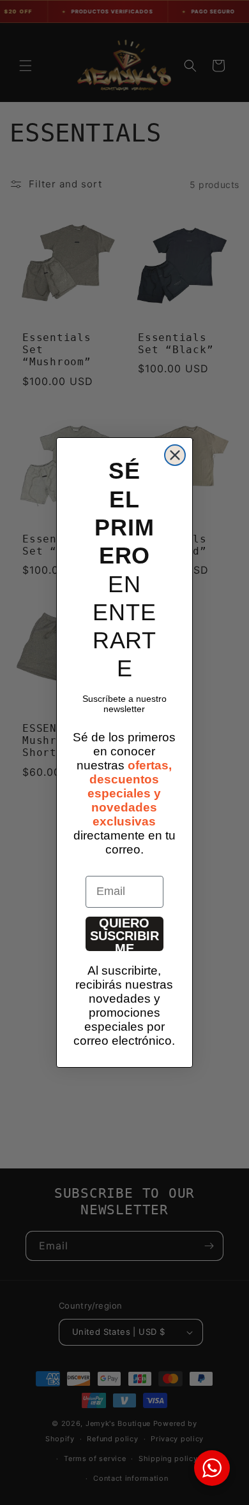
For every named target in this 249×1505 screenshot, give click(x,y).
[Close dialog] (175, 455)
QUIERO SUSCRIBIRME (124, 934)
